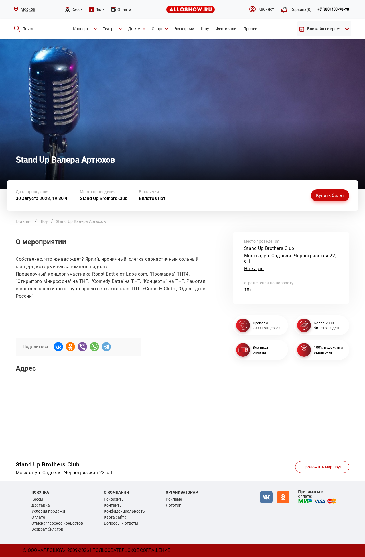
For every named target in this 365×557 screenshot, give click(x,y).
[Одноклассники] (70, 346)
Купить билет (330, 195)
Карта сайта (115, 517)
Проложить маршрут (322, 467)
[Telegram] (106, 346)
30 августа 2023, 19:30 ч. (42, 198)
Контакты (113, 505)
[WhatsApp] (94, 346)
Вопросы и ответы (121, 523)
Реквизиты (114, 499)
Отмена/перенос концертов (57, 523)
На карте (254, 268)
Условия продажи (48, 511)
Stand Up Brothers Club (103, 198)
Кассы (37, 499)
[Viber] (82, 346)
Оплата (38, 517)
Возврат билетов (47, 529)
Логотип (173, 505)
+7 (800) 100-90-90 (333, 9)
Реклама (174, 499)
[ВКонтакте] (58, 346)
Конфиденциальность (124, 511)
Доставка (40, 505)
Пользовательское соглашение (131, 550)
